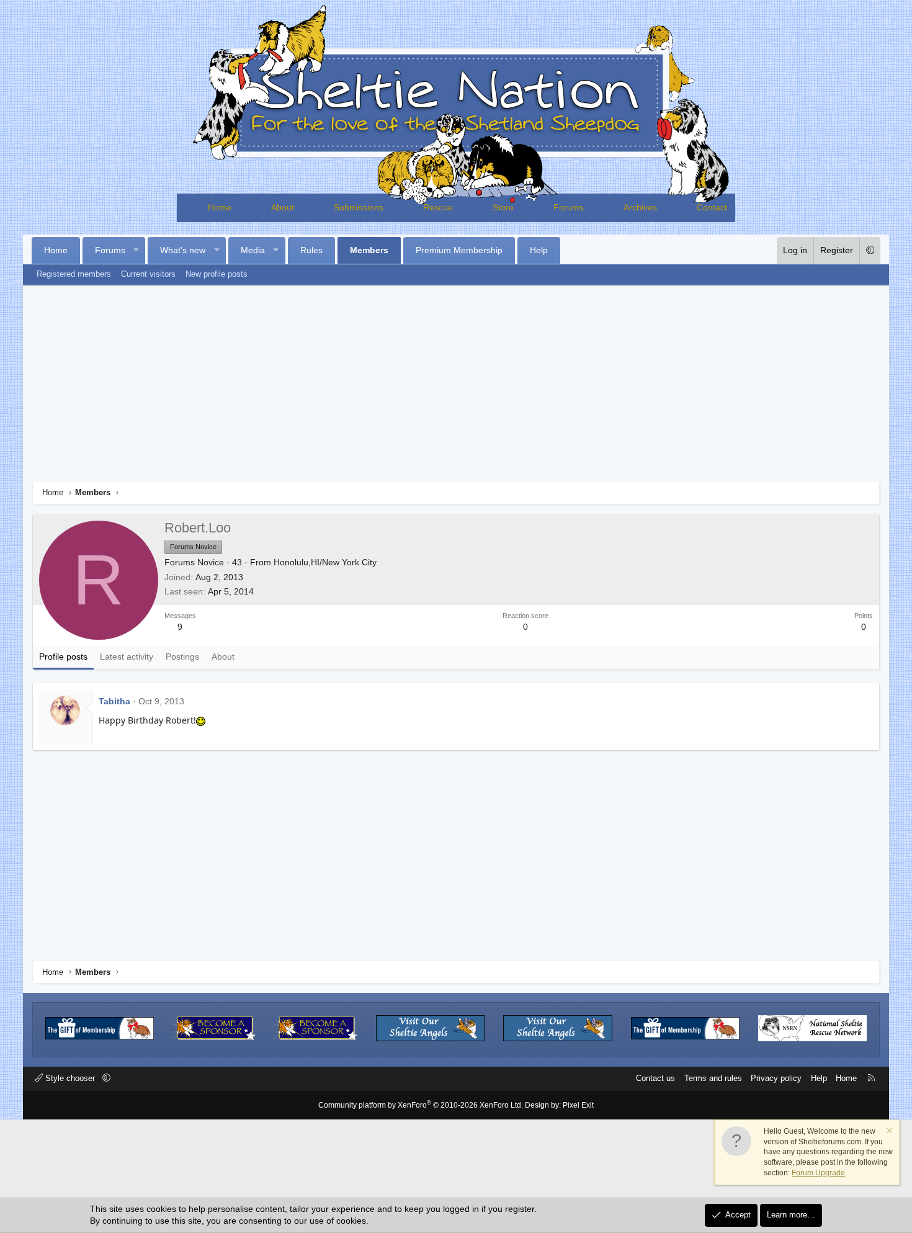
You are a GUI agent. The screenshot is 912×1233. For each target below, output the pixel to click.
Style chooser (70, 1078)
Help (539, 250)
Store (503, 207)
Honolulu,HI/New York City (325, 562)
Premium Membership (459, 250)
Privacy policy (776, 1078)
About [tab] (223, 656)
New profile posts (217, 274)
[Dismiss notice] (888, 1132)
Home (219, 207)
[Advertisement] (456, 388)
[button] (136, 250)
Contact (712, 207)
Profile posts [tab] (63, 656)
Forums (568, 207)
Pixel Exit (578, 1105)
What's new (182, 250)
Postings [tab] (182, 656)
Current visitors (148, 274)
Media (253, 250)
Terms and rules (713, 1078)
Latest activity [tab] (126, 656)
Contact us (655, 1078)
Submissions (358, 207)
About (282, 207)
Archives (640, 207)
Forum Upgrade (818, 1172)
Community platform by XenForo (420, 1105)
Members (369, 250)
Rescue (438, 207)
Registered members (74, 274)
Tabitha (114, 701)
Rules (311, 250)
